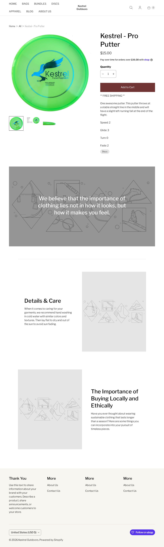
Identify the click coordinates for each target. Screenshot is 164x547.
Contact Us (53, 490)
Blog (29, 11)
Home (13, 3)
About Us (44, 11)
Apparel (15, 11)
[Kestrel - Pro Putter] (50, 73)
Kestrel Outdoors (28, 539)
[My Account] (139, 7)
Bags (25, 3)
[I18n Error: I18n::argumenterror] (16, 123)
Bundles (40, 3)
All (20, 26)
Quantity (105, 66)
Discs (55, 3)
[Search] (131, 7)
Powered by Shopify (51, 539)
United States (24, 532)
